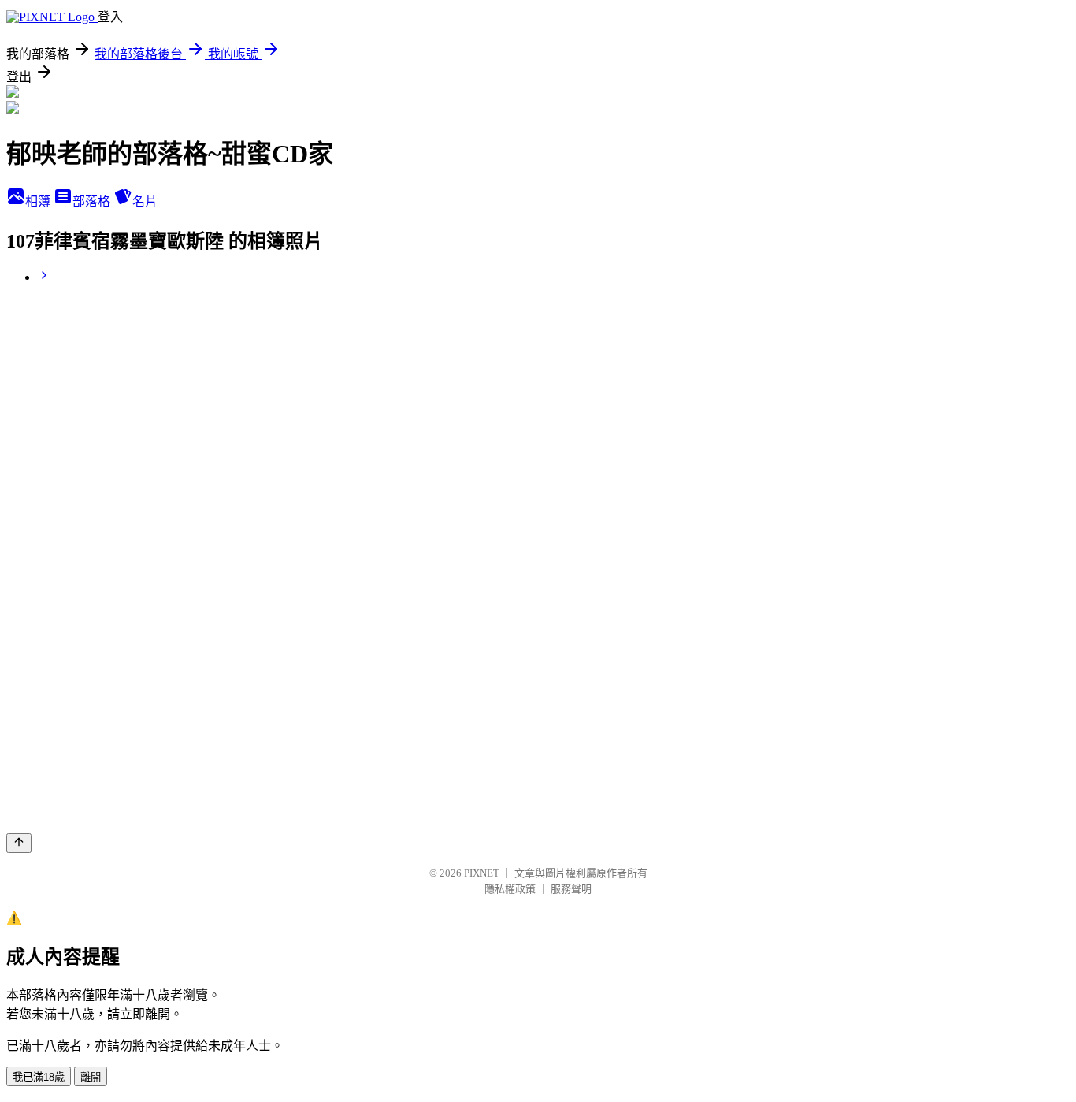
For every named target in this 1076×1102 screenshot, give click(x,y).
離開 (90, 1077)
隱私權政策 (510, 889)
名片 (145, 201)
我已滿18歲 (39, 1077)
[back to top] (19, 843)
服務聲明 (571, 889)
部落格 (92, 201)
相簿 (39, 201)
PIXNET (481, 873)
